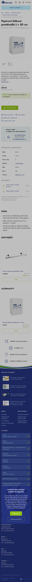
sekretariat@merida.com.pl (8, 199)
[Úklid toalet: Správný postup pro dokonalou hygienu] (6, 378)
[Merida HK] (7, 2)
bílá (16, 171)
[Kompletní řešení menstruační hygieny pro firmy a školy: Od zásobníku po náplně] (6, 403)
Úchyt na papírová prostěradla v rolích (13, 271)
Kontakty (3, 425)
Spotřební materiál (16, 12)
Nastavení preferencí (16, 519)
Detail (16, 279)
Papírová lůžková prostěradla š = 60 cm (13, 322)
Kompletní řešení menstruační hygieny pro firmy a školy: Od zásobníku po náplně (18, 403)
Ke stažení (4, 414)
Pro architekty (5, 420)
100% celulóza (19, 163)
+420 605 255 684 (9, 566)
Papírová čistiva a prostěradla (10, 15)
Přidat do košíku (11, 107)
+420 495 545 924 (9, 530)
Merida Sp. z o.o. (24, 27)
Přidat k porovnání (9, 114)
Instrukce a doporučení (7, 423)
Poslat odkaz (21, 114)
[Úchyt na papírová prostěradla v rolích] (16, 255)
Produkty (7, 12)
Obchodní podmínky (23, 414)
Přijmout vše (16, 513)
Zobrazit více (4, 81)
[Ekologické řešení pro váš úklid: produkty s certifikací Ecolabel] (6, 386)
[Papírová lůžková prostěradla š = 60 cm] (16, 306)
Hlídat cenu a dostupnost (10, 118)
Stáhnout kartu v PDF (9, 121)
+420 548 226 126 (9, 554)
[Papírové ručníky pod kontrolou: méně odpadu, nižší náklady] (6, 395)
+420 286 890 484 (9, 542)
